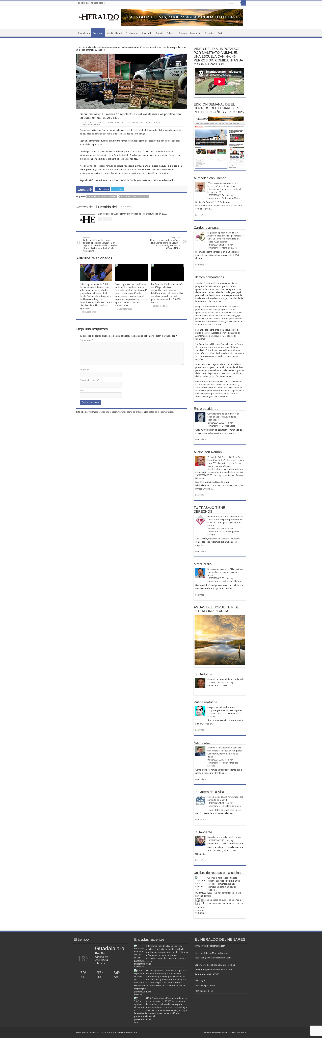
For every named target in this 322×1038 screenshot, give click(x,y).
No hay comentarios (224, 475)
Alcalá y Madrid (114, 33)
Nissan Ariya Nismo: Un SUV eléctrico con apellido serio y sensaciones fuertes (225, 572)
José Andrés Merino (231, 581)
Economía (195, 33)
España (159, 33)
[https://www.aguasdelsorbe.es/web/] (182, 17)
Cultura (170, 33)
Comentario (86, 340)
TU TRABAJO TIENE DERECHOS (209, 509)
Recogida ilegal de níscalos (134, 196)
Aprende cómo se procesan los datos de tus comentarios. (146, 412)
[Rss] (213, 3)
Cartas (221, 33)
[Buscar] (243, 3)
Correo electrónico (89, 380)
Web (82, 390)
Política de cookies (204, 991)
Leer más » (200, 215)
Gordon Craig (228, 426)
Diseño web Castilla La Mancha (231, 1032)
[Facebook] (217, 3)
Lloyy (224, 685)
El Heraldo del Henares (92, 122)
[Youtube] (223, 3)
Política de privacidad (205, 985)
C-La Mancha (132, 33)
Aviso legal (200, 980)
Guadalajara (84, 33)
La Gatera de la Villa (231, 806)
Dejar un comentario (91, 124)
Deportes (209, 33)
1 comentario (233, 713)
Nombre (84, 369)
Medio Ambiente (105, 47)
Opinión (183, 33)
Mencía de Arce (229, 248)
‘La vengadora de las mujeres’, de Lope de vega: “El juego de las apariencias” (223, 416)
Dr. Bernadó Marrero (232, 198)
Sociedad (146, 33)
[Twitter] (220, 3)
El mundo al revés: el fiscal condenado (225, 679)
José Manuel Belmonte (232, 843)
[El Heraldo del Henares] (99, 17)
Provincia (97, 33)
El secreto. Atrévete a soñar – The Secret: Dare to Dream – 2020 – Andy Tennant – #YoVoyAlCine (165, 243)
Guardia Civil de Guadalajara (102, 196)
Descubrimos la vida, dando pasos (224, 837)
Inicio (81, 47)
